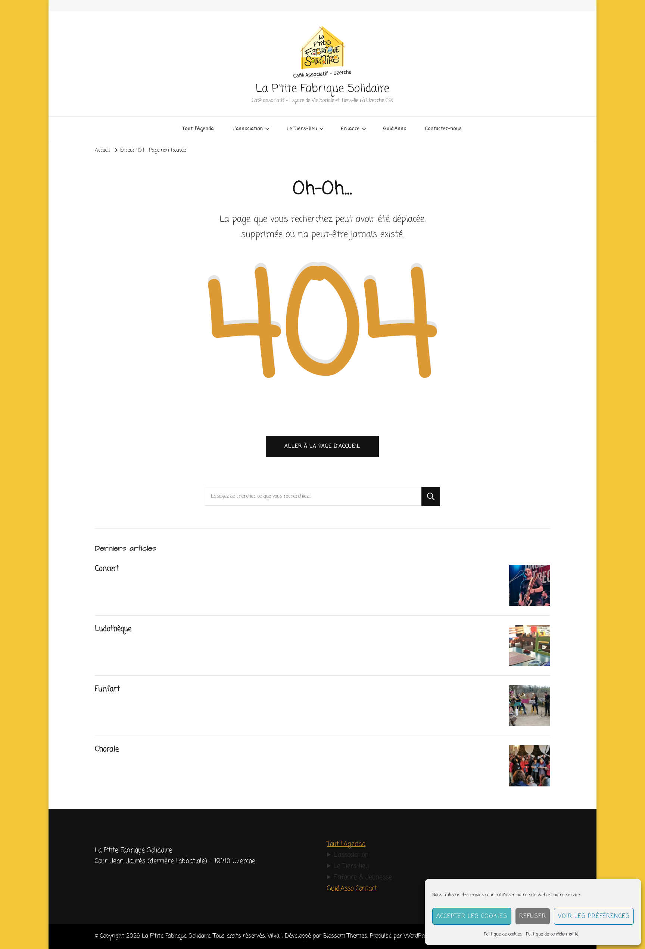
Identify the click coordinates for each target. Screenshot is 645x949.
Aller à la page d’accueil (322, 446)
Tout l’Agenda (198, 128)
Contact (366, 888)
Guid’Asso (394, 128)
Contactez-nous (443, 128)
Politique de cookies (503, 934)
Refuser (532, 916)
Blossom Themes (345, 936)
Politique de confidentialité (552, 934)
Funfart (107, 689)
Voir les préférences (594, 916)
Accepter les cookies (471, 916)
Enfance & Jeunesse (363, 877)
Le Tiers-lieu (351, 866)
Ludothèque (113, 629)
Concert (107, 569)
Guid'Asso (340, 888)
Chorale (107, 749)
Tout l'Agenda (346, 844)
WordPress (418, 936)
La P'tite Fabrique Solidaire (322, 89)
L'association (351, 855)
